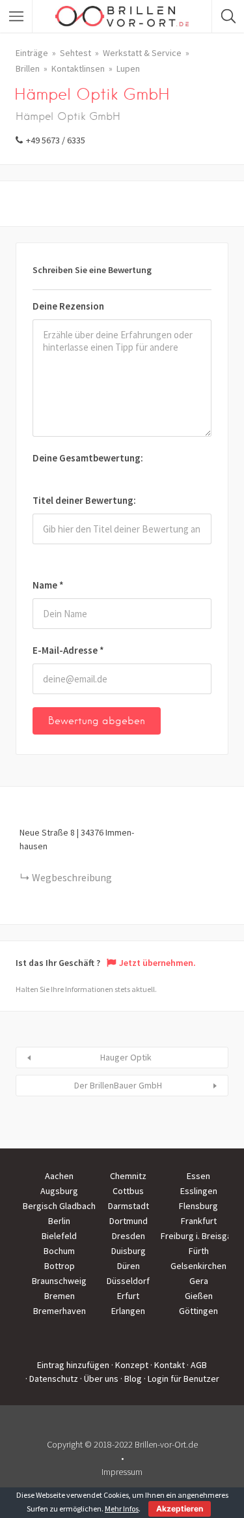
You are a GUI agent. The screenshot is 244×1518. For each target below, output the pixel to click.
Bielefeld (59, 1236)
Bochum (59, 1251)
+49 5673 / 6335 (55, 140)
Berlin (59, 1221)
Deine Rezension (68, 306)
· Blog (131, 1378)
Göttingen (198, 1311)
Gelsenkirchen (198, 1266)
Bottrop (59, 1266)
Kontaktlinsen (78, 68)
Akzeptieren (179, 1508)
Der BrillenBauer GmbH (118, 1085)
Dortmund (128, 1221)
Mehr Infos (122, 1508)
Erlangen (128, 1311)
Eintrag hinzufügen (73, 1365)
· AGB (197, 1365)
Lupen (128, 68)
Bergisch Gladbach (59, 1206)
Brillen (28, 68)
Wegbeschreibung (72, 877)
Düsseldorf (128, 1281)
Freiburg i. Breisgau (198, 1236)
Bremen (59, 1296)
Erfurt (128, 1296)
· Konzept (129, 1365)
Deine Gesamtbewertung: (88, 458)
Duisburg (128, 1251)
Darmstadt (128, 1206)
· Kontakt (167, 1365)
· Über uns (99, 1378)
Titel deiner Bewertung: (84, 500)
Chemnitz (128, 1176)
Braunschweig (59, 1281)
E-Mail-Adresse (68, 650)
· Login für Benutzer (181, 1378)
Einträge (32, 53)
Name (48, 585)
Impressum (122, 1472)
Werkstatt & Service (142, 53)
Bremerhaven (59, 1311)
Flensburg (198, 1206)
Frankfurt (199, 1221)
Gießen (199, 1296)
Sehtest (75, 53)
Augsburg (59, 1191)
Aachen (59, 1176)
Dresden (128, 1236)
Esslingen (198, 1191)
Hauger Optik (126, 1057)
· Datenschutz (51, 1378)
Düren (128, 1266)
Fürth (199, 1251)
